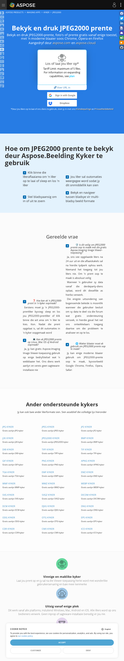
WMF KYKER (8, 483)
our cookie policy (25, 636)
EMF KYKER (48, 472)
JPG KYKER (8, 426)
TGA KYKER (8, 472)
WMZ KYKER (48, 483)
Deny (88, 650)
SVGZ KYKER (48, 494)
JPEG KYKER (48, 426)
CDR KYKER (8, 528)
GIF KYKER (7, 460)
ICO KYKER (87, 528)
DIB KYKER (8, 449)
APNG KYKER (88, 460)
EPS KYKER (87, 517)
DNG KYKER (87, 506)
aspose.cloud (86, 43)
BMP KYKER (87, 438)
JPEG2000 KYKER (50, 438)
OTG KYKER (48, 517)
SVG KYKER (8, 494)
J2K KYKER (7, 438)
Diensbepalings (83, 109)
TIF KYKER (86, 449)
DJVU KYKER (48, 506)
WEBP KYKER (88, 483)
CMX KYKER (48, 528)
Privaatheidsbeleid (103, 109)
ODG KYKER (8, 517)
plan (72, 76)
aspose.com (61, 43)
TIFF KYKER (48, 449)
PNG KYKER (48, 460)
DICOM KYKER (88, 494)
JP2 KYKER (86, 426)
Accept (62, 643)
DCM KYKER (8, 506)
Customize (36, 650)
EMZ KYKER (87, 472)
